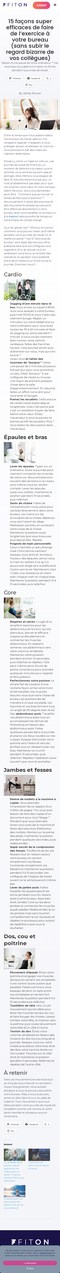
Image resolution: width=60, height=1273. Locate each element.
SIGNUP (41, 5)
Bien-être (30, 12)
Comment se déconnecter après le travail (38, 1165)
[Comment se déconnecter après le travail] (39, 1155)
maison (13, 216)
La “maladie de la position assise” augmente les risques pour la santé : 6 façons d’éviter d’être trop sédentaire (14, 1171)
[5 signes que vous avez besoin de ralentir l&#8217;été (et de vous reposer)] (14, 1191)
